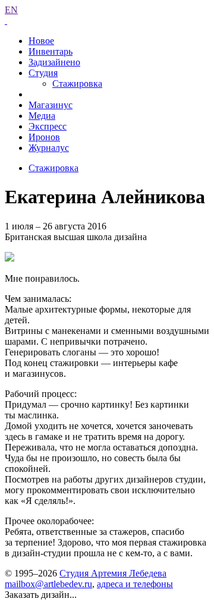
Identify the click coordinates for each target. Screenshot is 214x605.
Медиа (42, 116)
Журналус (49, 148)
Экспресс (48, 126)
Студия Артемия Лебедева (112, 573)
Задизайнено (54, 62)
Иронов (44, 137)
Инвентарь (51, 51)
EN (11, 10)
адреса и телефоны (135, 584)
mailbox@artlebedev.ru (48, 584)
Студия (43, 73)
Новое (41, 41)
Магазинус (51, 105)
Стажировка (77, 83)
